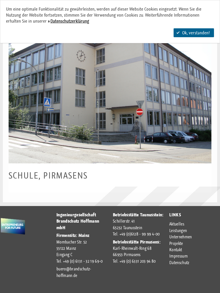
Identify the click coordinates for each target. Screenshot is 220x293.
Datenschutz (179, 262)
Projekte (176, 243)
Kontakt (175, 249)
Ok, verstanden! (196, 32)
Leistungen (178, 230)
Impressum (178, 256)
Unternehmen (180, 236)
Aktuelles (176, 224)
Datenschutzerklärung (69, 21)
